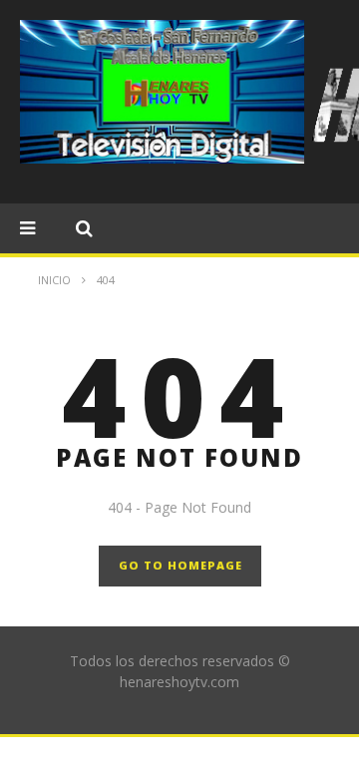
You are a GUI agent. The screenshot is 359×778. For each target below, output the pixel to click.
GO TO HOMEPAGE (180, 565)
